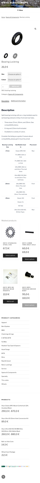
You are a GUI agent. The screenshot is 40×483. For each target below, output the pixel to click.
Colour (3, 80)
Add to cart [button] (10, 301)
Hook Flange (5, 349)
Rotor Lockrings (6, 365)
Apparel (4, 322)
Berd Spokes (5, 326)
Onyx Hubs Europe (14, 2)
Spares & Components (12, 17)
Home (3, 17)
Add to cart (15, 86)
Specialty (4, 376)
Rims (3, 357)
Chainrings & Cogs (7, 334)
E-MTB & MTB (6, 338)
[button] (35, 29)
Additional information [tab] (18, 101)
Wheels (4, 384)
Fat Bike (4, 342)
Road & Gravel (6, 361)
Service (4, 369)
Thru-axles (5, 380)
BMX (3, 330)
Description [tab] (5, 101)
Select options (10, 255)
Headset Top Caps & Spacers (10, 345)
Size (2, 74)
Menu (21, 10)
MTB (3, 353)
